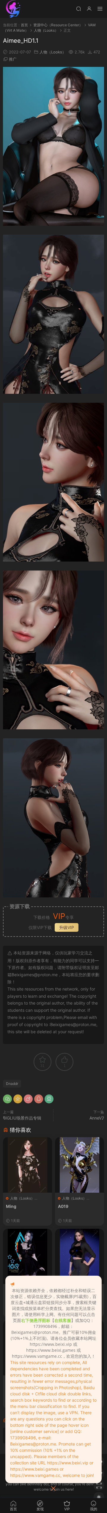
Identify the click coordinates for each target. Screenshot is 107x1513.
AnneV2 (96, 1117)
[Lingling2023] (27, 1256)
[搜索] (78, 8)
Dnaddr (12, 1083)
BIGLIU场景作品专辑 (22, 1117)
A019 (63, 1206)
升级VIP (66, 927)
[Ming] (27, 1164)
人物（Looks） (53, 52)
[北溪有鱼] (13, 9)
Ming (11, 1206)
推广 (13, 59)
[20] (79, 1256)
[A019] (79, 1164)
